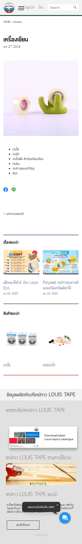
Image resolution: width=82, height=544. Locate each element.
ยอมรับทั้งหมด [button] (23, 525)
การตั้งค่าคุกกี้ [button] (41, 535)
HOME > (7, 22)
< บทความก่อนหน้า (13, 214)
